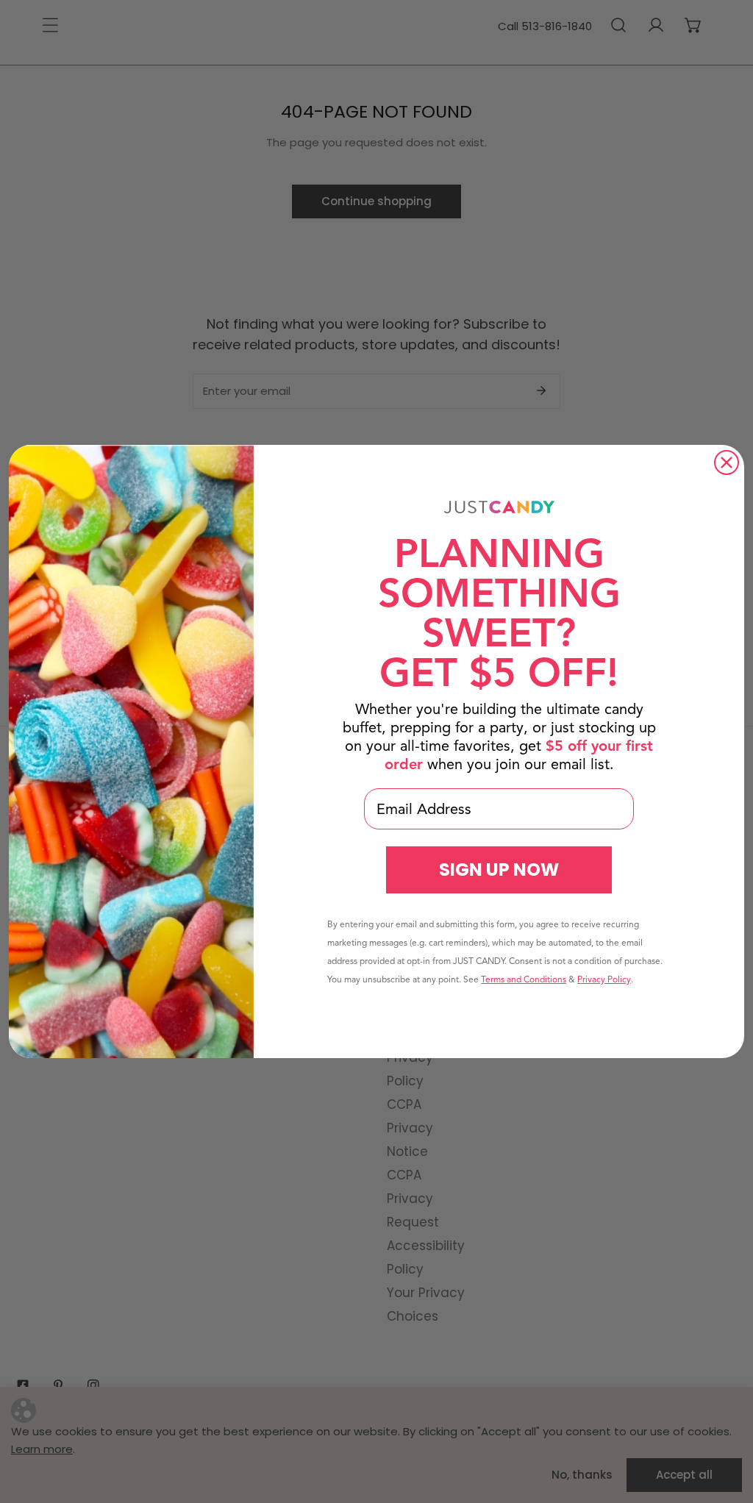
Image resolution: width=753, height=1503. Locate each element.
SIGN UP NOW (499, 869)
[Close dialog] (726, 462)
